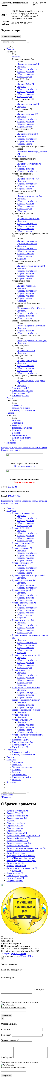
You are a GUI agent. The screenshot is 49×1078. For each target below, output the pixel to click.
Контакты (16, 440)
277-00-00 (12, 487)
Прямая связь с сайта (21, 438)
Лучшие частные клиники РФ (31, 266)
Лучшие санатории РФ (28, 179)
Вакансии (16, 433)
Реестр (10, 398)
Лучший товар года (26, 286)
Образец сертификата (27, 69)
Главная (10, 49)
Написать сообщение (11, 36)
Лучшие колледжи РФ (27, 114)
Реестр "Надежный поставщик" (32, 340)
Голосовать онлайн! (21, 408)
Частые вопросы (19, 435)
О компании (17, 423)
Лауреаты (21, 66)
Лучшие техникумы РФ (28, 218)
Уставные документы (22, 428)
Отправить (6, 1015)
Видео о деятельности (24, 466)
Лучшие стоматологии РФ (29, 196)
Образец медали (24, 76)
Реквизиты (17, 425)
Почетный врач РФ (21, 393)
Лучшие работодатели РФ (29, 164)
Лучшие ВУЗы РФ (25, 84)
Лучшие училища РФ (27, 360)
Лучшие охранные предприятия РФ (28, 575)
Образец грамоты (25, 74)
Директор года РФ (20, 388)
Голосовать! (17, 405)
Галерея (10, 413)
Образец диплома (25, 71)
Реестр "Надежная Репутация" (31, 326)
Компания (16, 420)
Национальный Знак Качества (31, 308)
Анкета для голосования (23, 410)
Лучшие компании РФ (27, 134)
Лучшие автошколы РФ (28, 64)
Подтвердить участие (11, 447)
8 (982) (4, 487)
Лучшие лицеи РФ (26, 350)
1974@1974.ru (14, 496)
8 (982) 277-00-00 (18, 953)
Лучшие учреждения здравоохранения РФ (27, 242)
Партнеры (16, 430)
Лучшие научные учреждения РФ (27, 735)
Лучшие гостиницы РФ (28, 104)
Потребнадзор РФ (20, 395)
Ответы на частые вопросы (34, 447)
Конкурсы (16, 56)
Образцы (21, 211)
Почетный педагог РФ (22, 390)
